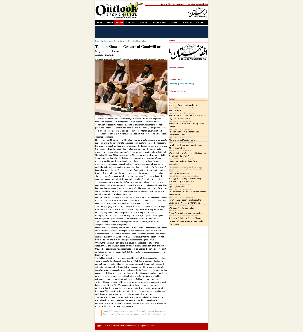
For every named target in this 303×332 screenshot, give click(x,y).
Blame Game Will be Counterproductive (185, 212)
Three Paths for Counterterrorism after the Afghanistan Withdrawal (187, 116)
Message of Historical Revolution (183, 104)
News (109, 23)
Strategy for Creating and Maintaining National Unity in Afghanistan (185, 178)
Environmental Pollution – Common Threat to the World (187, 192)
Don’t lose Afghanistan (186, 170)
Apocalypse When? (179, 185)
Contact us (187, 23)
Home (99, 23)
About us (200, 23)
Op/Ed (119, 23)
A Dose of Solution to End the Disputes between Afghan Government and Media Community (186, 220)
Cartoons (144, 23)
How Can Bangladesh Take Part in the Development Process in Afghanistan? (185, 200)
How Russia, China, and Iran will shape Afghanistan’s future (185, 145)
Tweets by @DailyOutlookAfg (181, 84)
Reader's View (159, 23)
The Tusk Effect (183, 109)
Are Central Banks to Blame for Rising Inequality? (185, 161)
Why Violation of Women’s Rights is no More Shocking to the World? (188, 153)
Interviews (131, 23)
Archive (173, 23)
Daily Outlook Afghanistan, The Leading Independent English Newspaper (119, 9)
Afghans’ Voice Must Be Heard (182, 139)
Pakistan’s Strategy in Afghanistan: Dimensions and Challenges (184, 132)
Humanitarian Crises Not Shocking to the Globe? (186, 124)
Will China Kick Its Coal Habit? (181, 207)
